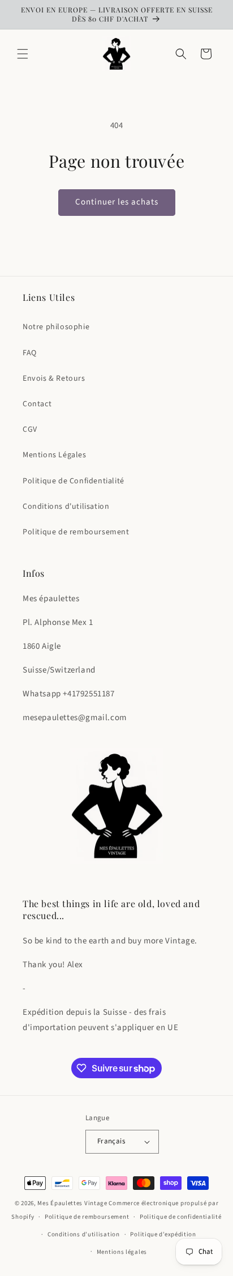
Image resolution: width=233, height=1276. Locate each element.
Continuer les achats (116, 202)
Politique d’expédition (163, 1234)
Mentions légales (122, 1252)
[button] (22, 53)
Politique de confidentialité (181, 1217)
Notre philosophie (56, 327)
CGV (30, 429)
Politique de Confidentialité (73, 481)
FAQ (30, 353)
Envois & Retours (54, 378)
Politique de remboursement (76, 532)
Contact (37, 404)
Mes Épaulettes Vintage (72, 1203)
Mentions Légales (55, 455)
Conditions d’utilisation (84, 1234)
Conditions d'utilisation (66, 506)
